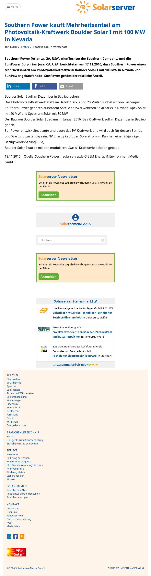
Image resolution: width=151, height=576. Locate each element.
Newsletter (13, 454)
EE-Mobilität (13, 389)
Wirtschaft (60, 47)
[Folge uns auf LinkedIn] (9, 538)
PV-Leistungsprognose (19, 461)
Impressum (13, 508)
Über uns (12, 512)
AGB (9, 522)
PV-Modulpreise (15, 468)
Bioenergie (13, 404)
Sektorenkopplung (17, 397)
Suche (10, 436)
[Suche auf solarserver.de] (103, 240)
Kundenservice (15, 515)
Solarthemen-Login (17, 497)
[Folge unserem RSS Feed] (22, 538)
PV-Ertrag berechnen (18, 458)
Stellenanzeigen (15, 475)
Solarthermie (14, 382)
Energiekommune (16, 425)
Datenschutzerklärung (19, 519)
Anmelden (49, 195)
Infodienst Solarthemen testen (23, 493)
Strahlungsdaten (16, 472)
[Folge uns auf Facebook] (15, 538)
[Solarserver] (105, 7)
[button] (18, 86)
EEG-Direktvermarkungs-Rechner (25, 465)
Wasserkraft (13, 407)
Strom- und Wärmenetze (20, 393)
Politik (10, 418)
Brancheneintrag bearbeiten (22, 443)
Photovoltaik (41, 47)
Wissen (11, 479)
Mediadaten (13, 526)
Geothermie (13, 411)
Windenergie (14, 400)
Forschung (12, 414)
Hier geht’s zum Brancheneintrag (25, 440)
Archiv (25, 47)
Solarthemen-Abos (17, 490)
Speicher (11, 386)
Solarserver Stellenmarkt (74, 301)
